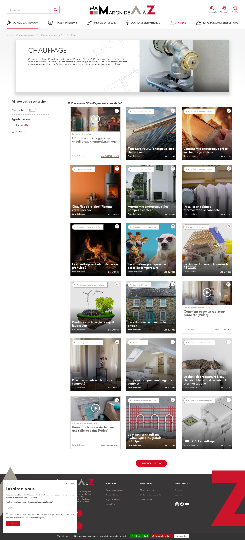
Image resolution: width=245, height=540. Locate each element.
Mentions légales (147, 490)
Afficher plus (149, 463)
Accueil (10, 35)
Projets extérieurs (113, 499)
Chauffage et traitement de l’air (50, 35)
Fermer (71, 483)
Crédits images (146, 499)
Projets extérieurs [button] (105, 22)
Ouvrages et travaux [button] (25, 22)
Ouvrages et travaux (25, 35)
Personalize (182, 536)
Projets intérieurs (112, 494)
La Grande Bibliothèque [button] (145, 22)
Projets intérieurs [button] (66, 22)
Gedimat (178, 490)
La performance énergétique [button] (220, 22)
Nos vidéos (110, 504)
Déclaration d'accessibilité (150, 494)
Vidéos (21, 131)
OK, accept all (140, 536)
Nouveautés (18, 109)
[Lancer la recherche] (55, 9)
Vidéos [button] (182, 22)
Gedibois (178, 494)
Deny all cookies (162, 536)
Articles (22, 125)
